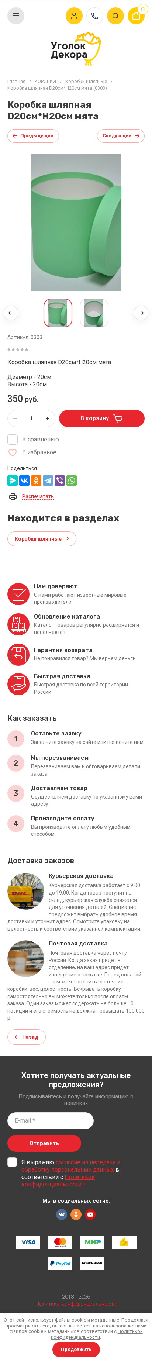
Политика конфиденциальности (76, 1303)
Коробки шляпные (86, 81)
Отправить (44, 1143)
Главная (16, 81)
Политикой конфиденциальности (58, 1181)
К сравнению (40, 439)
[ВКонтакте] (24, 480)
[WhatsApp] (71, 480)
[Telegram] (48, 480)
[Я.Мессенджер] (12, 480)
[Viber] (60, 480)
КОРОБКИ (45, 81)
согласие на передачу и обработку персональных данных (70, 1166)
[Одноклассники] (36, 480)
